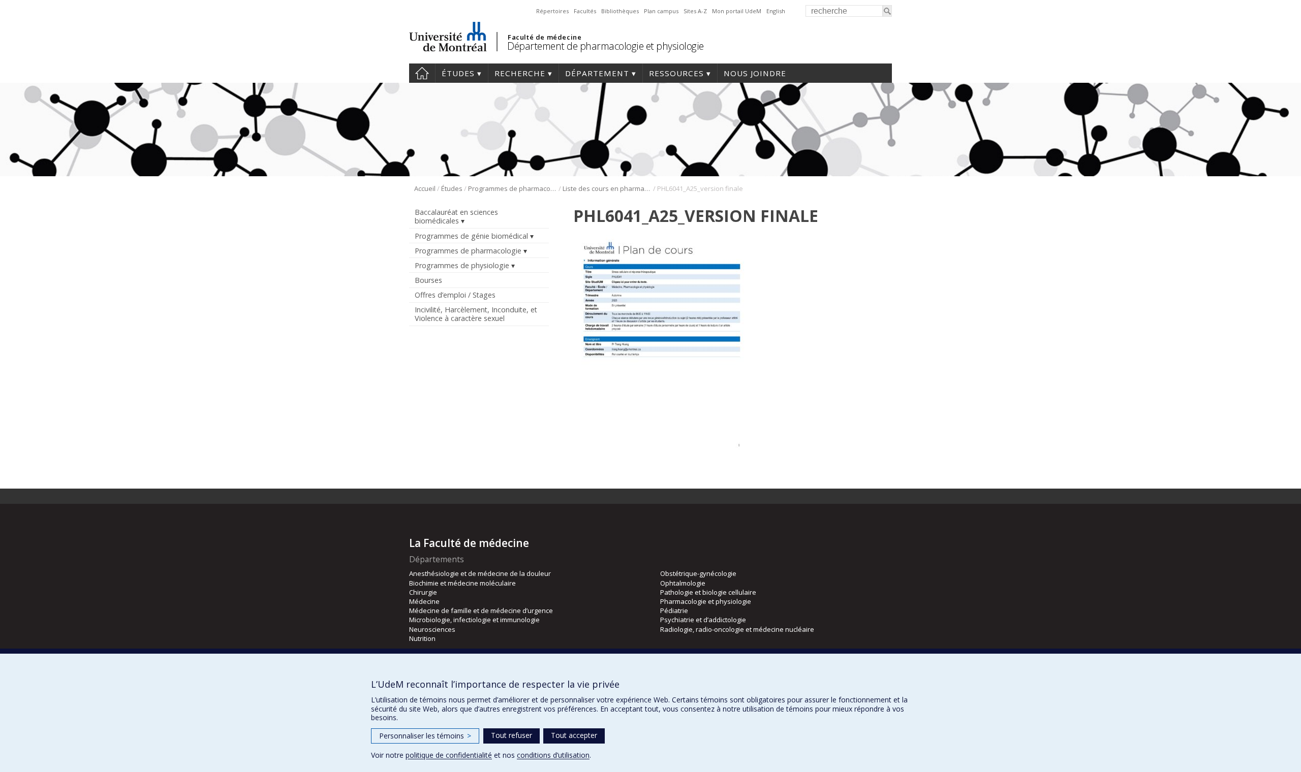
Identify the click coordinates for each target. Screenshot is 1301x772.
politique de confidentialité (449, 755)
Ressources (676, 73)
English (775, 11)
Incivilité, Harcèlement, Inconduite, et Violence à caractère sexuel (476, 314)
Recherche (519, 73)
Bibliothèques (620, 11)
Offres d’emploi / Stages (455, 295)
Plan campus (661, 11)
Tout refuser (511, 735)
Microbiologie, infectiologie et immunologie (474, 619)
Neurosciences (432, 629)
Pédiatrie (674, 610)
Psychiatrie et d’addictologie (703, 619)
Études (458, 73)
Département (597, 73)
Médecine (424, 601)
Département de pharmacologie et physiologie (605, 46)
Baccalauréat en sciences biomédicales (456, 216)
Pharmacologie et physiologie (705, 601)
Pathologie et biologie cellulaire (708, 592)
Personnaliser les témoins (425, 736)
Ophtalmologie (682, 583)
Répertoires (552, 11)
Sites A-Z (695, 11)
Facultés (585, 11)
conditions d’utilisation (553, 755)
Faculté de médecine (544, 37)
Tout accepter (574, 735)
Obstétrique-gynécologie (698, 573)
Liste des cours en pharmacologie (607, 188)
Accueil (422, 73)
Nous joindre (755, 73)
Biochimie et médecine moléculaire (462, 583)
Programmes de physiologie (462, 265)
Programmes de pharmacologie (512, 188)
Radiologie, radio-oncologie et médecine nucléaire (737, 629)
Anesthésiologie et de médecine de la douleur (480, 573)
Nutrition (422, 638)
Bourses (428, 280)
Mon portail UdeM (736, 11)
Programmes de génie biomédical (471, 236)
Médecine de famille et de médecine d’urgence (481, 610)
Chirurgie (423, 592)
